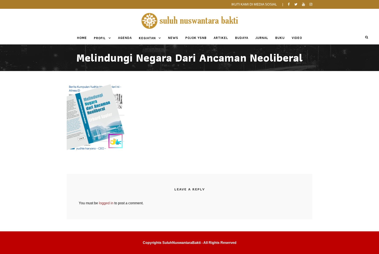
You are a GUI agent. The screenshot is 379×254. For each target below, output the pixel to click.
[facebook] (289, 4)
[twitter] (295, 4)
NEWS (173, 38)
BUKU (280, 38)
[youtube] (303, 4)
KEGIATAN (147, 38)
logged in (106, 203)
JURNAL (261, 38)
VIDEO (297, 38)
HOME (82, 38)
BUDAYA (241, 38)
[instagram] (310, 4)
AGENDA (125, 38)
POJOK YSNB (196, 38)
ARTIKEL (221, 38)
